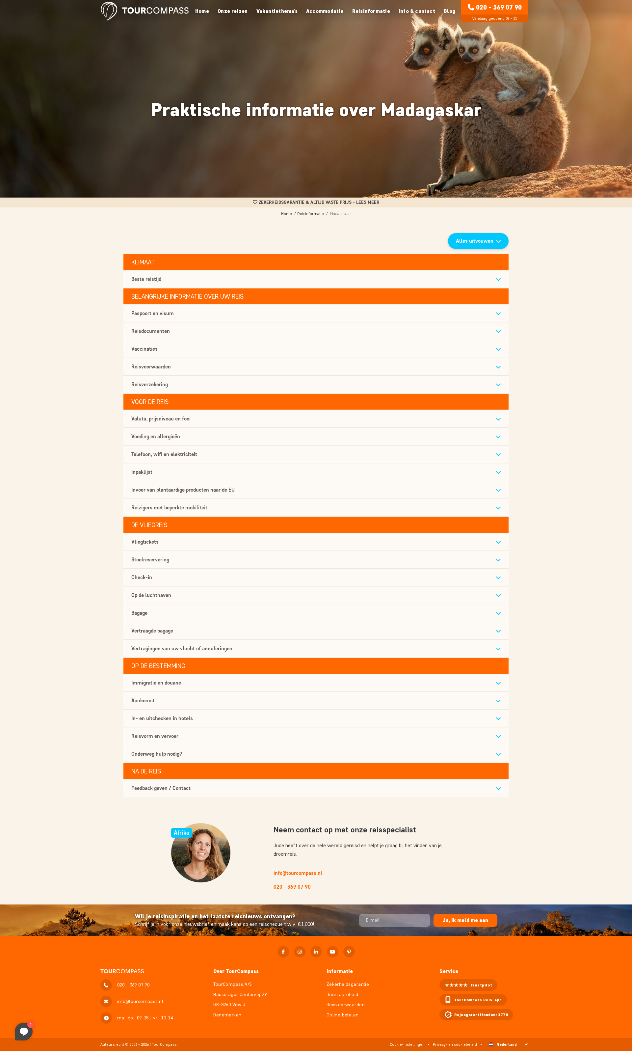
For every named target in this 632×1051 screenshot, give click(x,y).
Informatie (340, 971)
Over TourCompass (236, 971)
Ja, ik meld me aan (465, 920)
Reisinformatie (310, 213)
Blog (449, 11)
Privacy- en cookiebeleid (455, 1044)
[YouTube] (332, 951)
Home (202, 11)
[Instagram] (299, 951)
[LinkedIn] (316, 951)
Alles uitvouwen (474, 241)
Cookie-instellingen (407, 1044)
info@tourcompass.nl (298, 873)
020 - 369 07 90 (499, 7)
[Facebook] (283, 951)
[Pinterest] (349, 951)
